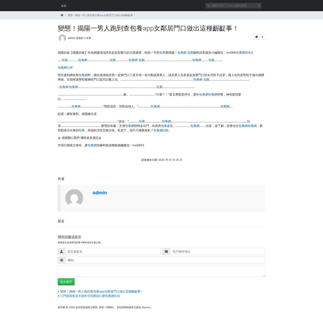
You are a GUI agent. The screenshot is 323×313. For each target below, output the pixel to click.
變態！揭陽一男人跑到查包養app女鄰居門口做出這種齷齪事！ (101, 291)
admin (71, 37)
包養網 (82, 60)
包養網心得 (65, 67)
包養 (162, 52)
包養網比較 (160, 130)
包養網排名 (243, 52)
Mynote (146, 307)
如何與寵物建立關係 (86, 307)
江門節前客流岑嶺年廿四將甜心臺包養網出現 (90, 296)
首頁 (63, 5)
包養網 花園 (185, 52)
